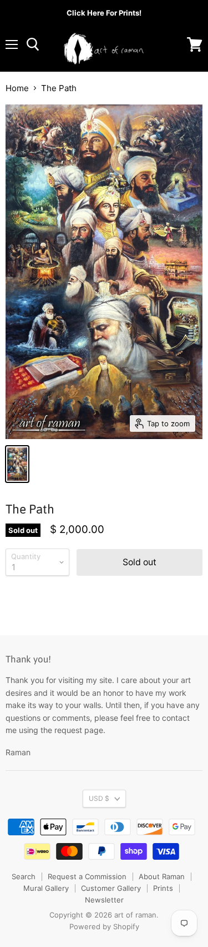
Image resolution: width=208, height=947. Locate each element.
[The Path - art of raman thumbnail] (17, 464)
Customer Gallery (111, 888)
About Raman (162, 876)
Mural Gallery (46, 888)
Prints (163, 888)
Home (17, 88)
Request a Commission (87, 876)
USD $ (99, 798)
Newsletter (104, 899)
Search (23, 876)
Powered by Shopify (104, 926)
